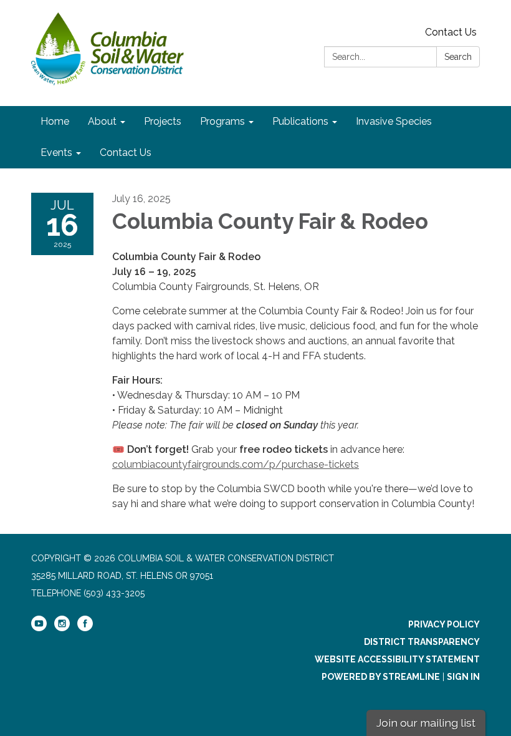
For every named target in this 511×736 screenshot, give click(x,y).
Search (458, 57)
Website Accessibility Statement (397, 659)
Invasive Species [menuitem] (394, 121)
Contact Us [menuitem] (125, 152)
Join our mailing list (425, 722)
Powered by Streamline (381, 677)
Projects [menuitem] (162, 121)
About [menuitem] (102, 121)
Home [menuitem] (55, 121)
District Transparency (422, 642)
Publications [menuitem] (300, 121)
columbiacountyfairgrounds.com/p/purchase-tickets (235, 464)
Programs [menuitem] (222, 121)
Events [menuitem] (56, 152)
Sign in (463, 677)
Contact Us (451, 32)
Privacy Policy (444, 624)
